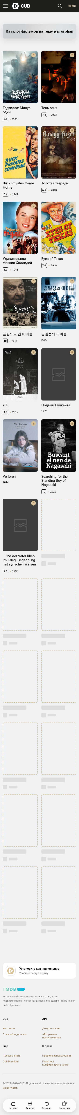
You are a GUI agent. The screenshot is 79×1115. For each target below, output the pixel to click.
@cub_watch (10, 1087)
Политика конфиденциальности (55, 1063)
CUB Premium (11, 1061)
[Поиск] (60, 6)
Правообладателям (14, 1034)
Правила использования (57, 1055)
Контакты (9, 1028)
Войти (72, 5)
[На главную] (21, 6)
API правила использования (51, 1036)
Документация (51, 1028)
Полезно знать (12, 1055)
